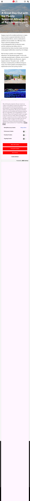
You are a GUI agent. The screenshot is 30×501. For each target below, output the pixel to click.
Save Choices (15, 152)
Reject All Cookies (15, 144)
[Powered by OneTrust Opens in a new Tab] (22, 161)
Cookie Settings (15, 156)
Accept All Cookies (15, 148)
